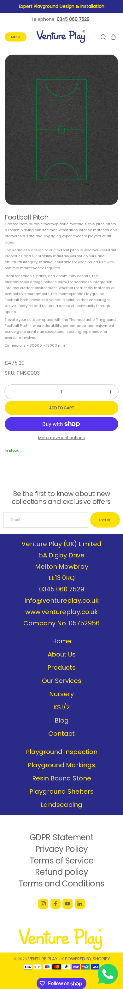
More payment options (61, 437)
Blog (62, 720)
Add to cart (61, 408)
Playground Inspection (61, 751)
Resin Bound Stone (61, 778)
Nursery (61, 694)
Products (61, 667)
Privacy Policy (61, 849)
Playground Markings (61, 765)
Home (61, 641)
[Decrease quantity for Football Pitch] (9, 392)
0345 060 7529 (61, 589)
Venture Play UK (46, 959)
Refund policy (61, 872)
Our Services (61, 680)
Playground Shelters (61, 791)
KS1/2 (61, 707)
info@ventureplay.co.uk (62, 600)
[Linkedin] (80, 904)
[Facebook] (55, 904)
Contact (61, 733)
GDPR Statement (62, 837)
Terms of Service (61, 860)
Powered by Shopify (87, 959)
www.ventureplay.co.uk (61, 611)
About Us (62, 654)
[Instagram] (43, 904)
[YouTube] (67, 904)
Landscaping (61, 804)
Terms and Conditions (61, 883)
